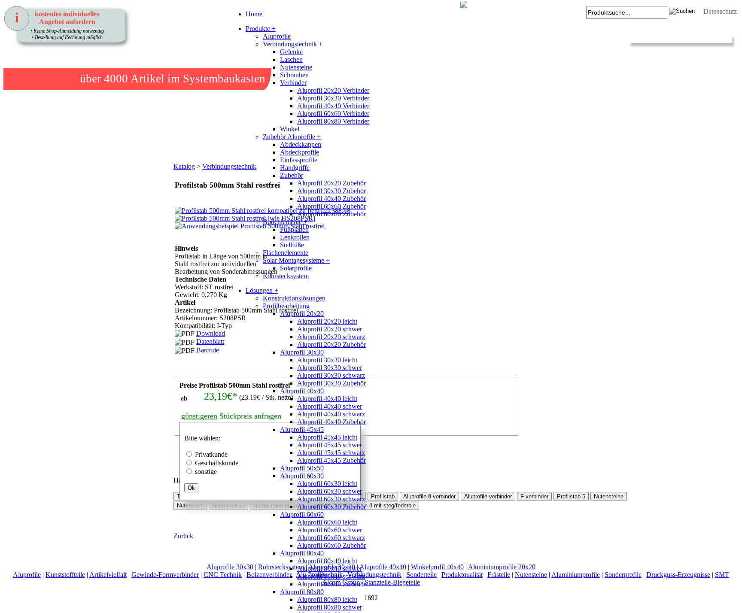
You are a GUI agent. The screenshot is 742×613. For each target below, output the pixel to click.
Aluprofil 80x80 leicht (327, 599)
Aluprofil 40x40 (302, 391)
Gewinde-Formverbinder (165, 574)
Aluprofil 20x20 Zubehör (331, 183)
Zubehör (291, 175)
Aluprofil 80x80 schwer (329, 607)
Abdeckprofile (299, 152)
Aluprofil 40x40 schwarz (331, 414)
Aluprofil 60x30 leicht (327, 483)
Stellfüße (292, 245)
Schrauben (294, 75)
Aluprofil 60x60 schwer (329, 530)
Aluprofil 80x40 (302, 553)
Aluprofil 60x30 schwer (329, 491)
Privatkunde (211, 454)
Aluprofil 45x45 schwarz (331, 452)
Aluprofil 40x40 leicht (327, 398)
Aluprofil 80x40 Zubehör (331, 584)
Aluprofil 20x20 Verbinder (333, 90)
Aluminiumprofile (575, 574)
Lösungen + (262, 290)
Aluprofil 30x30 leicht (327, 360)
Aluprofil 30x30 (302, 352)
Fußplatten (294, 229)
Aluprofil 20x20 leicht (327, 321)
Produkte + (261, 28)
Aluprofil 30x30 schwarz (331, 375)
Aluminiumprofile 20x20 (501, 567)
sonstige (206, 471)
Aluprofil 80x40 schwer (329, 568)
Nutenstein (190, 505)
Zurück (183, 536)
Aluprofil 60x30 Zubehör (331, 506)
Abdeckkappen (300, 144)
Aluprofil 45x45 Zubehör (331, 460)
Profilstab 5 (571, 496)
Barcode (207, 350)
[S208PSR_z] (184, 278)
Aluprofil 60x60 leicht (327, 522)
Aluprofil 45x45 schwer (329, 445)
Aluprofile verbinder (488, 496)
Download (210, 333)
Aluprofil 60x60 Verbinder (333, 113)
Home (254, 14)
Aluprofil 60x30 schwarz (331, 499)
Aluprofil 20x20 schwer (329, 329)
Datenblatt (210, 341)
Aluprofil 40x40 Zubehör (331, 198)
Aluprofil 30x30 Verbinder (333, 98)
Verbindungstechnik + (292, 44)
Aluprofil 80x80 (302, 591)
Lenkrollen (295, 237)
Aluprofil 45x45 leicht (327, 437)
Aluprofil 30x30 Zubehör (331, 190)
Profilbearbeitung (286, 306)
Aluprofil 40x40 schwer (329, 406)
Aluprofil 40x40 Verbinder (333, 105)
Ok (191, 488)
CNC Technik (223, 574)
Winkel (289, 129)
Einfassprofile (298, 160)
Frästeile (498, 574)
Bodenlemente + (285, 221)
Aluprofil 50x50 (302, 468)
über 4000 (104, 78)
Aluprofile (277, 36)
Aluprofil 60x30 (302, 475)
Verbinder (293, 82)
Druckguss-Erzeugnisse (678, 574)
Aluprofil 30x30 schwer (329, 367)
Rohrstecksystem (286, 275)
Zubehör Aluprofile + (292, 136)
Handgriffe (295, 167)
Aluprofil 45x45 (302, 429)
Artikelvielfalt (108, 574)
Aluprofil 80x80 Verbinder (333, 121)
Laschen (291, 59)
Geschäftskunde (216, 463)
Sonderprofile (623, 574)
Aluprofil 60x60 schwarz (331, 537)
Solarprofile (296, 268)
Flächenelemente (285, 252)
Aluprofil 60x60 (302, 514)
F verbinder (534, 496)
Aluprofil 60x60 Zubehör (331, 206)
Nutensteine (296, 67)
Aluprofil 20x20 (302, 313)
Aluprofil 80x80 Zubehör (331, 214)
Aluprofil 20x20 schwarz (331, 336)
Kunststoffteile (65, 574)
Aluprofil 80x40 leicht (327, 560)
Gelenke (291, 51)
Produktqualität (462, 574)
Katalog (184, 166)
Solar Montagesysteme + (296, 260)
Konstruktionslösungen (294, 298)
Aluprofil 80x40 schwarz (331, 576)
